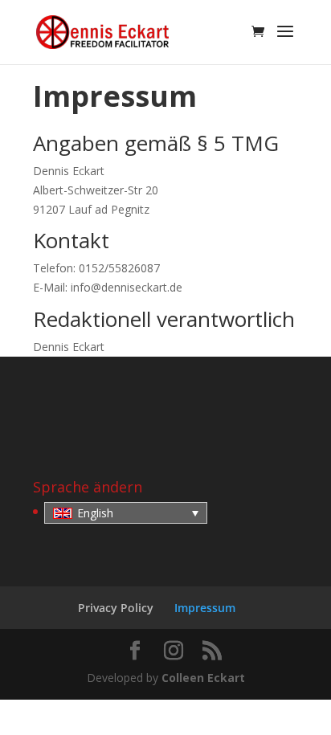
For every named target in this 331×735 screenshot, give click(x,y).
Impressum (204, 607)
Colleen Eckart (203, 677)
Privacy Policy (115, 607)
